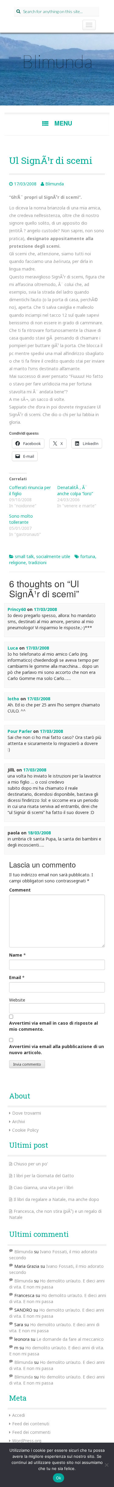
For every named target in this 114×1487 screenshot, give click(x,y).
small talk (24, 556)
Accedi (18, 1415)
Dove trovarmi (26, 1113)
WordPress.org (26, 1441)
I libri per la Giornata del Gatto (44, 1175)
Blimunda (57, 61)
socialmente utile (53, 556)
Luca (13, 648)
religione (17, 562)
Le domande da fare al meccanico (70, 1339)
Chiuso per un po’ (31, 1164)
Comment (20, 890)
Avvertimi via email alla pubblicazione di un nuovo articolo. (56, 1049)
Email (15, 977)
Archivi (18, 1121)
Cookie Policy (25, 1130)
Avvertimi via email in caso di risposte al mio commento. (53, 1026)
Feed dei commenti (31, 1432)
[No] (106, 1465)
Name (15, 955)
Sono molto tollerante (21, 519)
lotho (13, 699)
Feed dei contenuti (30, 1424)
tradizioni (37, 562)
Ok (58, 1477)
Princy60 (17, 609)
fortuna (87, 556)
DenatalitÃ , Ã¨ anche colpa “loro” (75, 490)
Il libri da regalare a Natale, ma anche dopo (56, 1199)
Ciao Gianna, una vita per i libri (43, 1187)
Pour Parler (20, 731)
